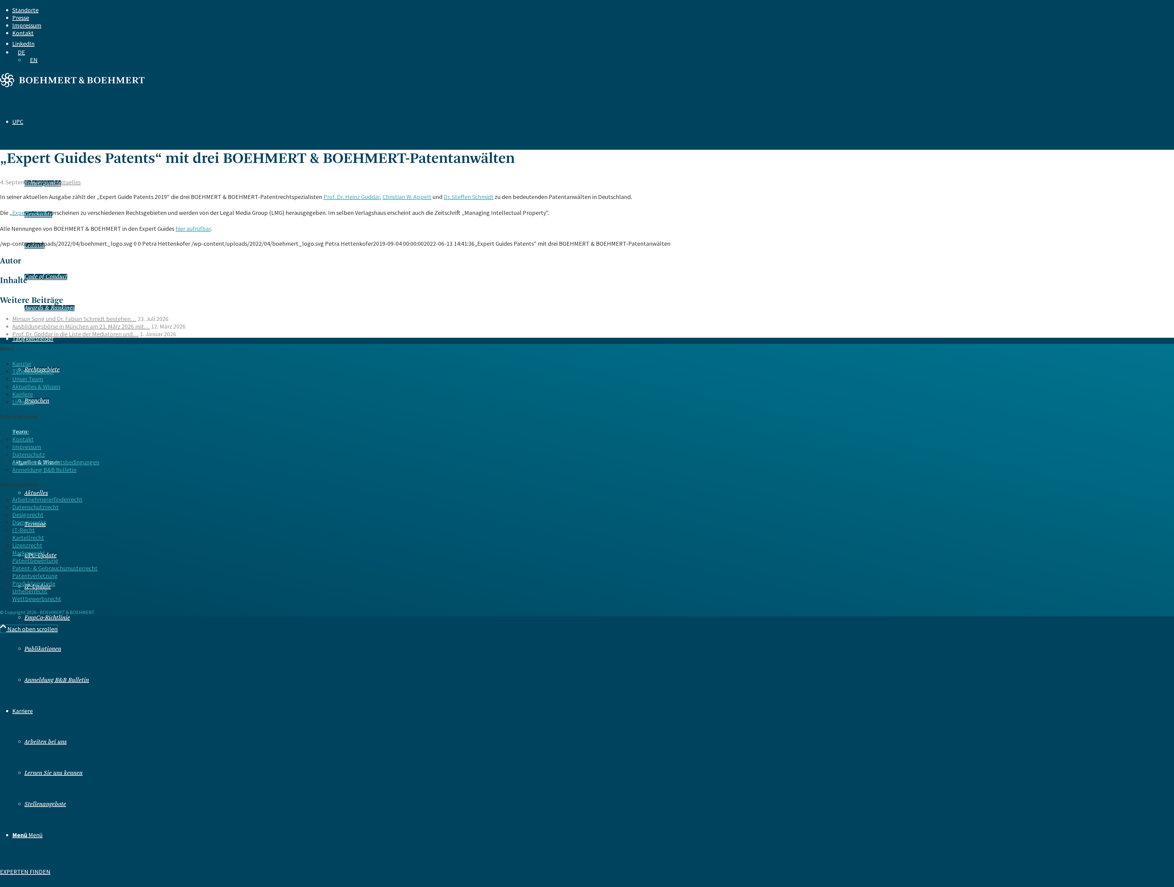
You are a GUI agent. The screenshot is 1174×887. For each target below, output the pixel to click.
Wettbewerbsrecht (36, 598)
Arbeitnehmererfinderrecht (47, 499)
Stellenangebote (45, 804)
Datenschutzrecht (35, 507)
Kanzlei (21, 363)
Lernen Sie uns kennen (53, 773)
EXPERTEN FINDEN (25, 871)
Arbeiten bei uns (45, 742)
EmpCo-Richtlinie (47, 618)
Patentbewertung (35, 560)
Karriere (22, 394)
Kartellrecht (28, 537)
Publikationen (42, 649)
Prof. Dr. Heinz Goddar (351, 197)
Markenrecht (28, 553)
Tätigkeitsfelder (33, 371)
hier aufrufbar (193, 228)
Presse (20, 17)
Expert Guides (29, 212)
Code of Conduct (45, 277)
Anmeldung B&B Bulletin (56, 680)
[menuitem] (543, 10)
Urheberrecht (29, 591)
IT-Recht (23, 530)
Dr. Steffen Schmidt (468, 197)
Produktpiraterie (33, 583)
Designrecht (27, 514)
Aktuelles (36, 493)
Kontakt (23, 33)
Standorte (25, 10)
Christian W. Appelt (406, 197)
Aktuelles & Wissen (36, 386)
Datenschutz (28, 454)
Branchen (36, 401)
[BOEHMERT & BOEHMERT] (72, 85)
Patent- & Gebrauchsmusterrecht (55, 568)
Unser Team (27, 379)
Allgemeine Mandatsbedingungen (55, 462)
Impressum (26, 25)
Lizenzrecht (27, 545)
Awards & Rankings (49, 308)
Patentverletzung (35, 576)
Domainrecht (29, 522)
